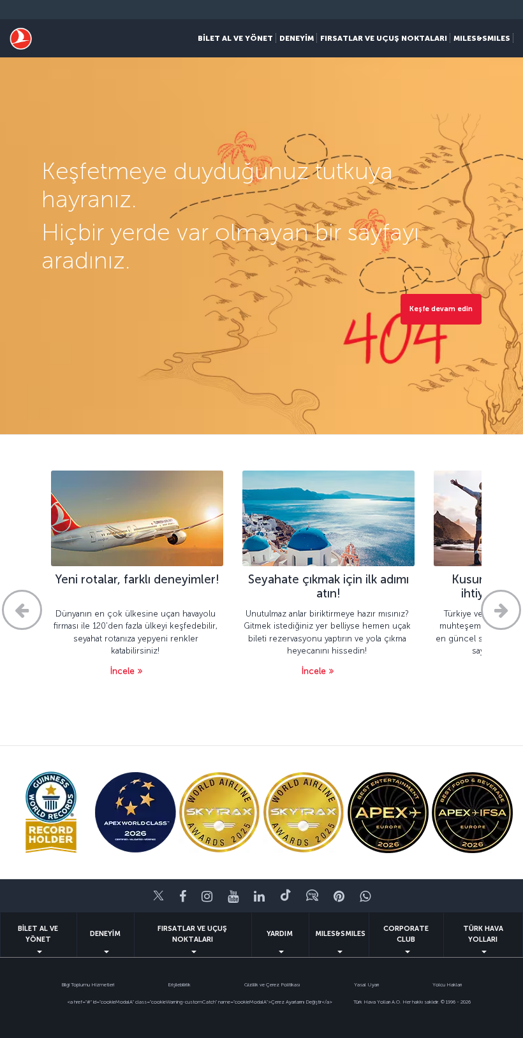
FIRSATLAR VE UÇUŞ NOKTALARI (192, 934)
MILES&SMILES (340, 934)
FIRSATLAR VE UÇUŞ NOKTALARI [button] (383, 38)
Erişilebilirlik (179, 984)
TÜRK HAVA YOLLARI (483, 934)
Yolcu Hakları (447, 984)
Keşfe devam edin (441, 309)
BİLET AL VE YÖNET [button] (235, 38)
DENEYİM (105, 934)
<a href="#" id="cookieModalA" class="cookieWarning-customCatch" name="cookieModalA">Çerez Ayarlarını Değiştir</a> (199, 1001)
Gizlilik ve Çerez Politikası (272, 984)
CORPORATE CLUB (406, 934)
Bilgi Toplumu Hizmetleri (87, 984)
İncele (122, 671)
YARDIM (280, 934)
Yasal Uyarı (366, 984)
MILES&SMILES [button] (481, 38)
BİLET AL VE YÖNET (38, 934)
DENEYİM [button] (296, 38)
